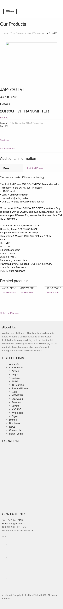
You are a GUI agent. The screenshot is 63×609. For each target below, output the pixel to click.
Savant (15, 405)
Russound (17, 402)
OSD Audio (17, 398)
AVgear (15, 374)
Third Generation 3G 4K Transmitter (27, 33)
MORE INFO (9, 292)
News (12, 426)
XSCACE (16, 409)
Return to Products (9, 313)
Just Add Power (35, 168)
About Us (14, 364)
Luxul (14, 391)
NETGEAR (17, 395)
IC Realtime (18, 385)
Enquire (4, 117)
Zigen (15, 416)
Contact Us (15, 430)
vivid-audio (17, 412)
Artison (15, 371)
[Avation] (31, 7)
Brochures (14, 423)
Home (5, 33)
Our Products (16, 367)
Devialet (16, 378)
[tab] (31, 140)
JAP (6, 126)
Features (4, 140)
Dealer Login (16, 433)
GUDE (15, 381)
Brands (13, 419)
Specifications (7, 148)
